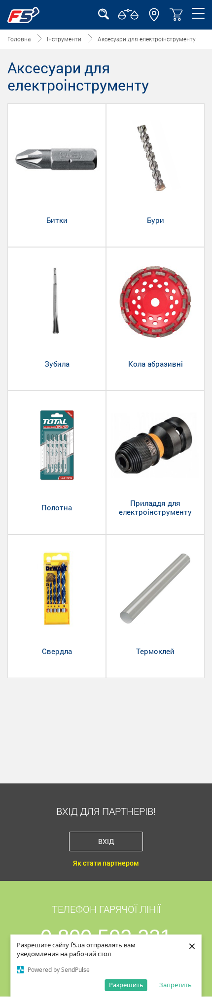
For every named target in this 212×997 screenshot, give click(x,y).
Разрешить (126, 984)
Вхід (106, 841)
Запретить (175, 984)
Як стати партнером (106, 863)
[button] (154, 19)
